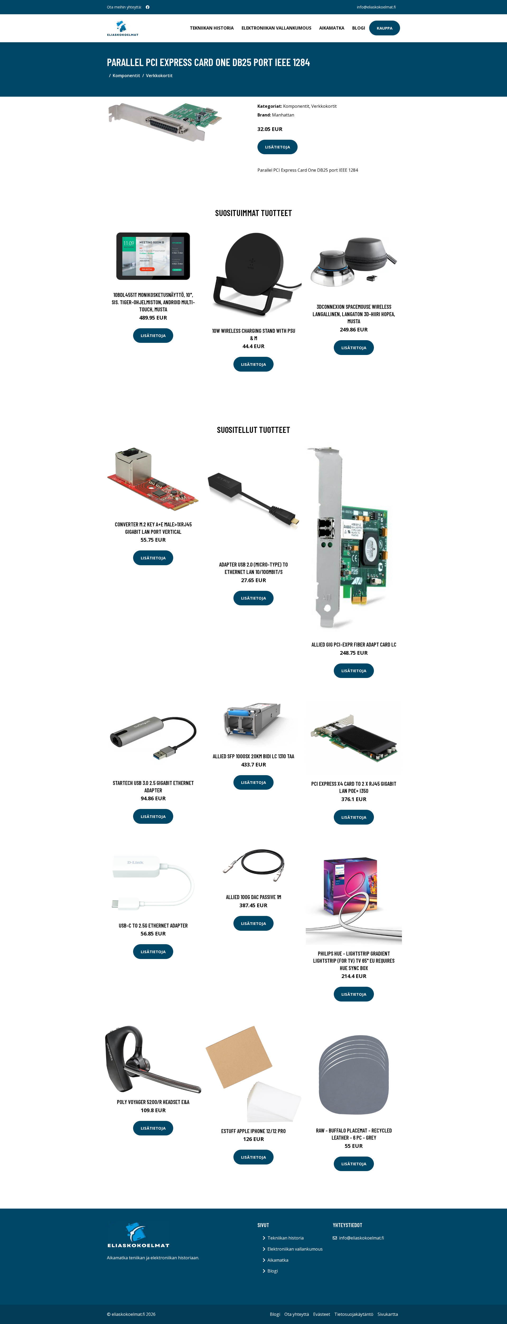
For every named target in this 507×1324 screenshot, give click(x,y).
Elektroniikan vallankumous (276, 28)
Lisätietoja (277, 146)
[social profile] (148, 7)
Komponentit (126, 75)
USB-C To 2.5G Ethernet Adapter (153, 925)
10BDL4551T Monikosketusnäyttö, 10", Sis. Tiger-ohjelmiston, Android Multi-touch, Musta (153, 301)
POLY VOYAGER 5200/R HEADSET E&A (153, 1101)
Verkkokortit (159, 75)
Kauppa (384, 28)
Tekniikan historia (212, 28)
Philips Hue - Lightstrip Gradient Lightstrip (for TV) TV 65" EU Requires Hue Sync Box (354, 960)
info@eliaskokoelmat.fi (376, 7)
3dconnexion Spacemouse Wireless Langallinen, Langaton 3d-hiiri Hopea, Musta (354, 313)
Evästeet (321, 1314)
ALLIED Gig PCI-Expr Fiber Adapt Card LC (354, 644)
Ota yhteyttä (296, 1314)
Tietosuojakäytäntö (353, 1314)
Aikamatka (331, 28)
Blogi (358, 28)
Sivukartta (388, 1314)
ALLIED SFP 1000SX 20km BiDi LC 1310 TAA (253, 756)
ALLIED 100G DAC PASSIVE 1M (253, 896)
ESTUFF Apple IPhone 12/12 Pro (253, 1130)
